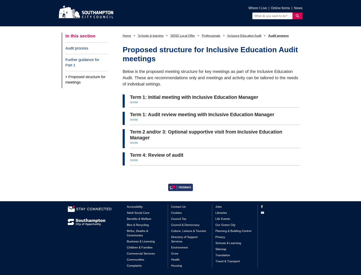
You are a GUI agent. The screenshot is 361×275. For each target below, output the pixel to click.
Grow (174, 253)
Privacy (220, 237)
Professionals (211, 35)
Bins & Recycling (138, 225)
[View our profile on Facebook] (277, 207)
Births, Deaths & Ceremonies (137, 233)
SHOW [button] (134, 102)
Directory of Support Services (184, 239)
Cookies (176, 212)
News (298, 8)
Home (127, 35)
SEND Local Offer (182, 35)
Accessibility (135, 206)
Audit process (76, 48)
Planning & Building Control (233, 231)
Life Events (222, 218)
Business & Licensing (141, 241)
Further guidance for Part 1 (82, 62)
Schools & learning (150, 35)
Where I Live (257, 8)
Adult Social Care (138, 212)
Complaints (134, 265)
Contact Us (178, 206)
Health (175, 259)
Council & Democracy (185, 225)
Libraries (221, 212)
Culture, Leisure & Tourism (188, 231)
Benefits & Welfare (139, 218)
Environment (179, 247)
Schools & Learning (228, 243)
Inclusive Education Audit (244, 35)
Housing (176, 265)
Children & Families (140, 247)
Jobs (218, 206)
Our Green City (225, 225)
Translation (222, 255)
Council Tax (178, 218)
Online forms (280, 8)
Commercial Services (141, 253)
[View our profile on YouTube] (277, 213)
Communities (135, 259)
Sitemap (220, 249)
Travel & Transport (227, 261)
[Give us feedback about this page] (180, 187)
